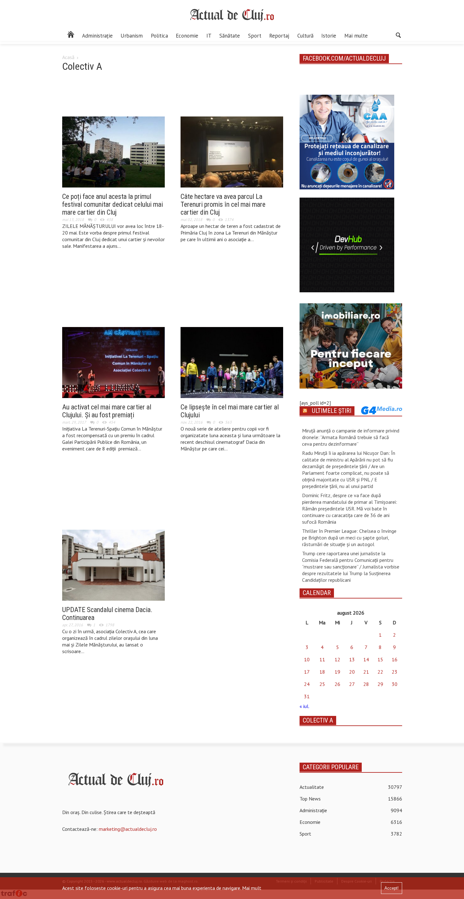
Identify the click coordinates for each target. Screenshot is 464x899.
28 (366, 684)
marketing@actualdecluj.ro (128, 829)
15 (380, 659)
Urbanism (132, 35)
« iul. (304, 706)
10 (307, 659)
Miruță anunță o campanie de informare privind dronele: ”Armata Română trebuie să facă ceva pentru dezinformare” (350, 437)
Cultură (305, 35)
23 (394, 672)
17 (307, 672)
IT (208, 35)
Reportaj (279, 35)
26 (337, 684)
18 (322, 672)
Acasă (68, 57)
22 (380, 672)
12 (337, 659)
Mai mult (251, 888)
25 (322, 684)
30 (394, 684)
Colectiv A (318, 720)
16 (394, 659)
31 (307, 696)
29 (380, 684)
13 (352, 659)
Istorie (328, 35)
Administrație (97, 35)
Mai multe (356, 35)
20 (352, 672)
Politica (159, 35)
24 (307, 684)
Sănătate (229, 35)
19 (337, 672)
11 (322, 659)
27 (352, 684)
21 (366, 672)
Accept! (391, 888)
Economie (187, 35)
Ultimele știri (331, 410)
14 (366, 659)
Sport (254, 35)
